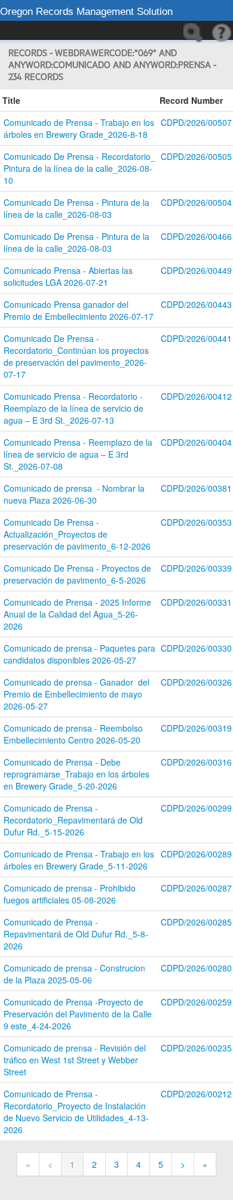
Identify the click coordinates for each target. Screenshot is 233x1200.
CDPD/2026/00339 (196, 568)
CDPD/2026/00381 (196, 488)
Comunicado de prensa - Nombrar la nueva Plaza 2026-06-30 (75, 494)
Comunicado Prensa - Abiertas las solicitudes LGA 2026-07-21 (69, 276)
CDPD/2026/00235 (196, 1048)
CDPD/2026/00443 (196, 304)
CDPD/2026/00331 (196, 602)
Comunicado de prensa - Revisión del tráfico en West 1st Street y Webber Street (76, 1060)
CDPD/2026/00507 (196, 122)
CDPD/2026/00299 (196, 808)
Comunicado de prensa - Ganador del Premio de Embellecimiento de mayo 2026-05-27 (78, 694)
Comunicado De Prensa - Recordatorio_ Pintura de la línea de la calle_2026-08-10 (81, 168)
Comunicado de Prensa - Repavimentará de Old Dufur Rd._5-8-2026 (76, 934)
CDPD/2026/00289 (196, 854)
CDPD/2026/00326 (196, 682)
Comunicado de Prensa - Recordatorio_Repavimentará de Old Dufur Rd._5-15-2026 (74, 820)
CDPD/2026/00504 (196, 202)
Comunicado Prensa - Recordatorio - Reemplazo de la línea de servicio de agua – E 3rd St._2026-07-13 (75, 408)
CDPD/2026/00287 (196, 888)
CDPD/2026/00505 (196, 156)
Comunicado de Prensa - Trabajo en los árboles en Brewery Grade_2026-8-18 (80, 128)
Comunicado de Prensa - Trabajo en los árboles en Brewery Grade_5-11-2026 (80, 860)
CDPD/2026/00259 (196, 1002)
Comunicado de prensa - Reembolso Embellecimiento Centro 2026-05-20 (76, 734)
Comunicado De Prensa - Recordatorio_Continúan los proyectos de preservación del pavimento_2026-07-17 (77, 356)
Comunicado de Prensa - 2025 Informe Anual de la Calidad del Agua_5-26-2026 (79, 614)
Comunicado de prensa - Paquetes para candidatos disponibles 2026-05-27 (81, 654)
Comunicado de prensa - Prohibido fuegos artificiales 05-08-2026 (71, 894)
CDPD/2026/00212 (196, 1094)
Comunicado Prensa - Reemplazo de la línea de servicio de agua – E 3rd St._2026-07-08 (79, 454)
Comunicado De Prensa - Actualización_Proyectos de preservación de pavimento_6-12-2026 (77, 534)
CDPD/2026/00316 (196, 762)
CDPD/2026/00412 (196, 396)
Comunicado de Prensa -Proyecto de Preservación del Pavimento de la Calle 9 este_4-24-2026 (79, 1014)
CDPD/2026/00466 (196, 236)
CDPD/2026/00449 (196, 270)
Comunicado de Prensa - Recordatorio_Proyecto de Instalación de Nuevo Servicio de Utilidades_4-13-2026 (76, 1112)
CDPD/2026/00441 (196, 338)
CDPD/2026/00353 (196, 522)
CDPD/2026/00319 (196, 728)
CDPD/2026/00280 (196, 968)
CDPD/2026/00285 (196, 922)
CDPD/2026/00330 (196, 648)
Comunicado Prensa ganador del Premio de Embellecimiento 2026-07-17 (79, 310)
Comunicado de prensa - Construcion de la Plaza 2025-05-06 (76, 974)
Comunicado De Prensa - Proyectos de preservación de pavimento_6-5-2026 (79, 574)
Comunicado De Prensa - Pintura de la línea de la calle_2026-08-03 (78, 208)
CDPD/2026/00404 (196, 442)
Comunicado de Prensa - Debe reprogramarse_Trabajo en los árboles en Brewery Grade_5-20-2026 (78, 774)
